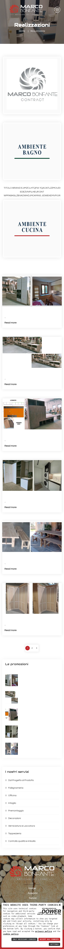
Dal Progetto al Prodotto (21, 780)
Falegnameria (15, 788)
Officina (12, 795)
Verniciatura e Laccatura (21, 826)
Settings (54, 944)
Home (22, 31)
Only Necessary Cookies (24, 939)
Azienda (33, 893)
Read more (10, 322)
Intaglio (12, 803)
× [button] (59, 905)
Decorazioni (14, 818)
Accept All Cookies (49, 939)
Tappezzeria (14, 833)
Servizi (33, 898)
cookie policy (10, 934)
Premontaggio (16, 810)
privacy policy (43, 931)
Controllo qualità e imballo (22, 841)
